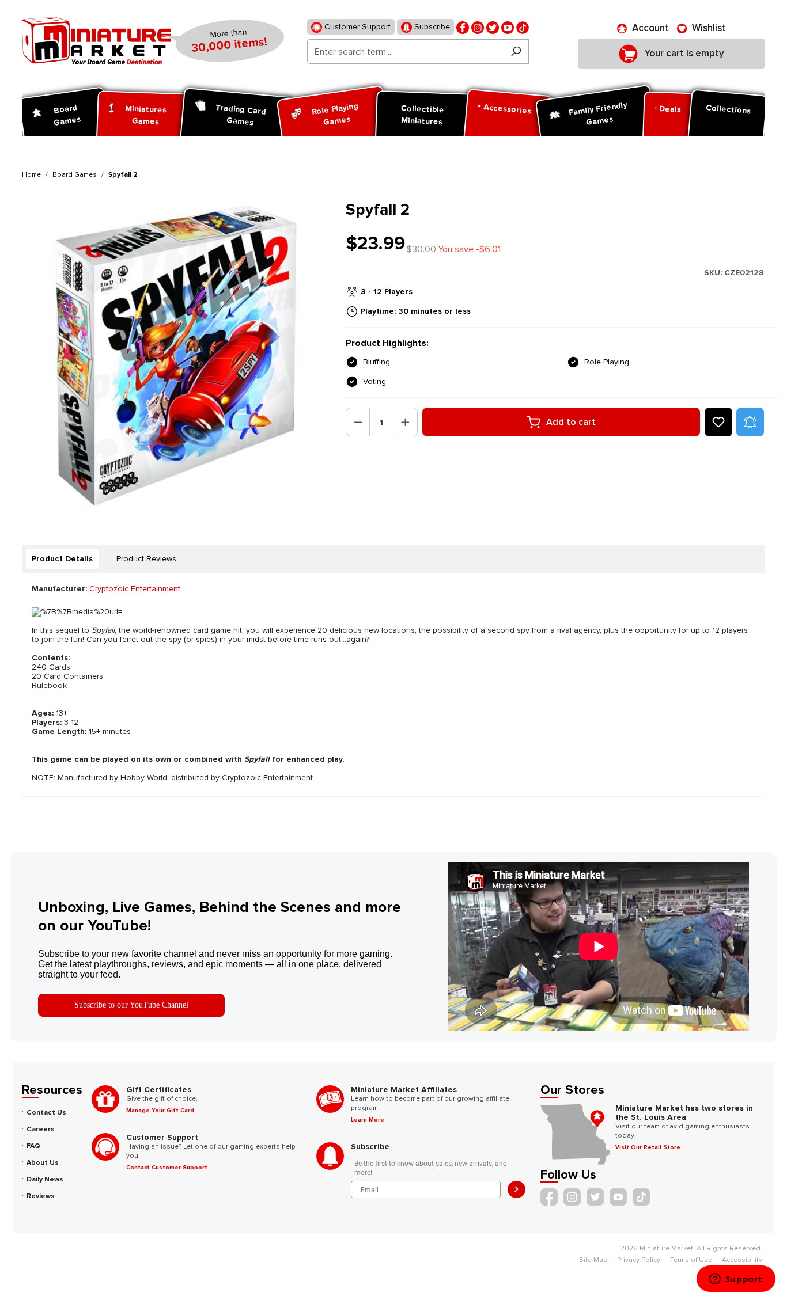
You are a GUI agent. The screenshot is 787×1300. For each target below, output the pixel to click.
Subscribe (431, 27)
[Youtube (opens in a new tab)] (507, 27)
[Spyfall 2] (176, 355)
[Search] (516, 51)
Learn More (367, 1119)
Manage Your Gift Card (160, 1110)
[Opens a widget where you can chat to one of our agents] (735, 1279)
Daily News (45, 1179)
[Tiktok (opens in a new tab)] (522, 27)
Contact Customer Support (166, 1167)
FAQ (33, 1146)
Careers (41, 1129)
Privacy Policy (638, 1260)
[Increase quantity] (405, 422)
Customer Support (356, 27)
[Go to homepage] (96, 40)
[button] (750, 422)
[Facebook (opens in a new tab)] (462, 27)
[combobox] (405, 51)
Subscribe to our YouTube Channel (131, 1005)
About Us (43, 1162)
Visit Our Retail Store (647, 1147)
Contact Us (46, 1112)
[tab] (62, 559)
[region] (177, 355)
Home (31, 174)
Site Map (593, 1260)
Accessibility (742, 1260)
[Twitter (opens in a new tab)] (492, 27)
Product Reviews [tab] (146, 559)
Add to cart (571, 422)
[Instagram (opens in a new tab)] (477, 27)
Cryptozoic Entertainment (134, 589)
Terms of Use (691, 1260)
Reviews (41, 1196)
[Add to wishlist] (718, 422)
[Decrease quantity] (358, 422)
